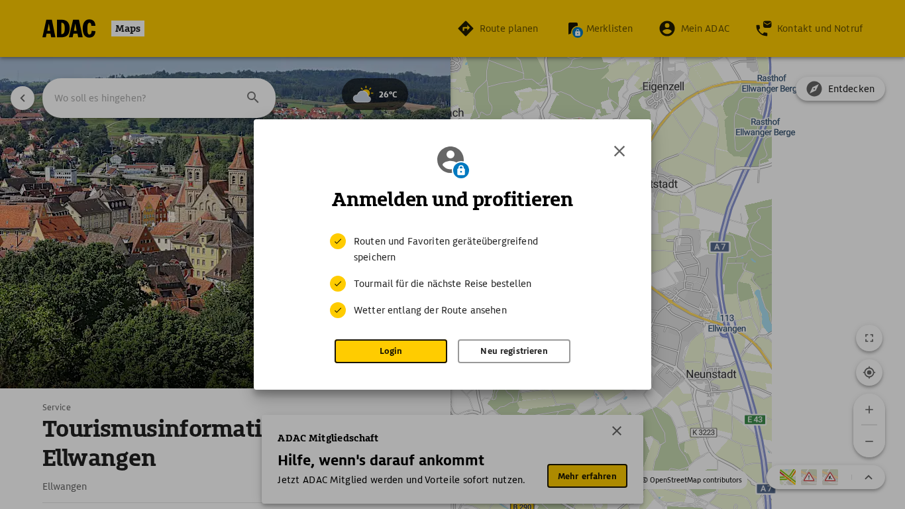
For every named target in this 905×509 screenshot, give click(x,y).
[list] (452, 275)
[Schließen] (619, 151)
